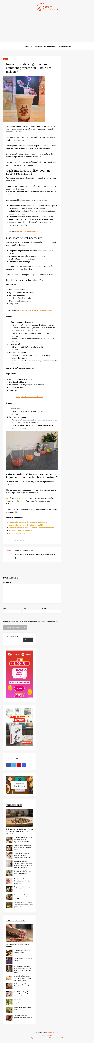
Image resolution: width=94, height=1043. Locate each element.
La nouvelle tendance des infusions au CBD (26, 525)
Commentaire (7, 582)
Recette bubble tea (17, 533)
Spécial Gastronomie (20, 540)
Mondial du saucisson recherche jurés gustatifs (17, 945)
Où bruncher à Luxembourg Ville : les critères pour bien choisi (22, 848)
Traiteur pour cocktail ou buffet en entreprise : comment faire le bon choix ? (23, 855)
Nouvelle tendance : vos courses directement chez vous (31, 527)
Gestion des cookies (41, 1038)
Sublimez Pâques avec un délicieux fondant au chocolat (23, 1017)
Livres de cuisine (65, 46)
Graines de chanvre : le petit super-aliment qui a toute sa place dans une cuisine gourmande (19, 831)
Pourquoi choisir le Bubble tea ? (22, 530)
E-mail (25, 608)
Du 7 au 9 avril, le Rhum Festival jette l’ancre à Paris (22, 985)
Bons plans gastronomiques (45, 46)
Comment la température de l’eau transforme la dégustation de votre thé (23, 840)
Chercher (28, 640)
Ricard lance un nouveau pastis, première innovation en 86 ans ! (22, 1002)
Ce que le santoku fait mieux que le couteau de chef (22, 872)
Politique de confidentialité (55, 1038)
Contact (65, 1038)
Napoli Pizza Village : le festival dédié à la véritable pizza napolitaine (22, 994)
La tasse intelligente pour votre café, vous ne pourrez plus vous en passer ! (22, 978)
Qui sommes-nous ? (47, 1035)
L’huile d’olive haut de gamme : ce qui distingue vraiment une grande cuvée (23, 905)
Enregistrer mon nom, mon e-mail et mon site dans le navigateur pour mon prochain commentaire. (31, 621)
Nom (4, 608)
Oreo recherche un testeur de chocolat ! (23, 959)
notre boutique (23, 498)
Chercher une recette (12, 636)
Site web (44, 608)
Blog (5, 59)
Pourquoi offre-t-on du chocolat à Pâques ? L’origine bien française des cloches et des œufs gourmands (23, 864)
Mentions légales (30, 1038)
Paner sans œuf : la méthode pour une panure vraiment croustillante (23, 897)
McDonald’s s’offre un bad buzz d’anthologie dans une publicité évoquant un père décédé (22, 969)
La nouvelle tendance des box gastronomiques (28, 522)
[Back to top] (92, 1041)
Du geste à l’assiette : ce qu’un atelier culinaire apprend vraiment (23, 889)
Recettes (28, 46)
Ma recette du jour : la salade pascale (22, 1009)
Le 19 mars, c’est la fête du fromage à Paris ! (22, 951)
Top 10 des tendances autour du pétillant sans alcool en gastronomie (23, 881)
